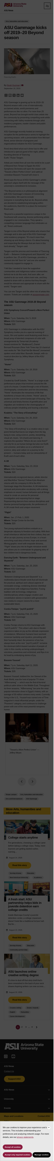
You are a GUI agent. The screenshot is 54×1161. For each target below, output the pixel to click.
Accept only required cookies (17, 1155)
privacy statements (25, 1137)
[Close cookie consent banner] (49, 1127)
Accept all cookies (13, 1147)
